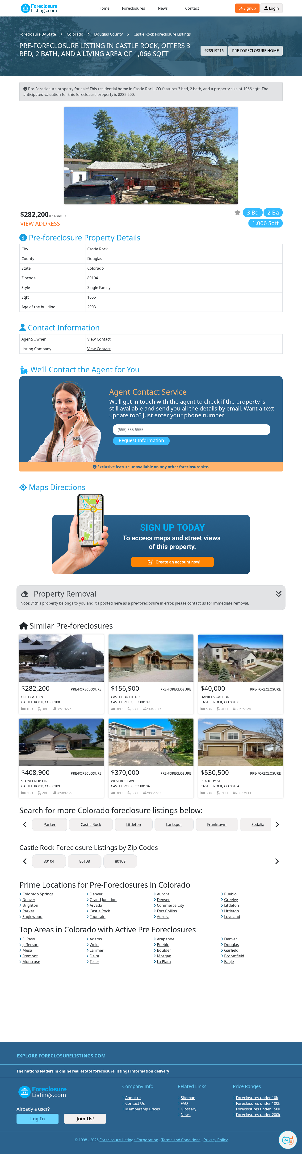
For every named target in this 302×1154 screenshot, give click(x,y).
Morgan (164, 956)
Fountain (97, 916)
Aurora (163, 894)
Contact (192, 8)
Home (104, 8)
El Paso (28, 939)
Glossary (188, 1109)
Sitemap (188, 1097)
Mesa (27, 950)
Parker (50, 824)
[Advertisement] (151, 997)
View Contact (99, 339)
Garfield (231, 950)
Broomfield (234, 956)
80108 (84, 861)
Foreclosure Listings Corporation (129, 1139)
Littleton (133, 824)
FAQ (184, 1103)
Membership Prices (142, 1109)
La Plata (164, 961)
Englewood (32, 916)
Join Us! (85, 1118)
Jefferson (30, 944)
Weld (94, 944)
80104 (49, 861)
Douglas (231, 944)
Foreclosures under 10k (257, 1097)
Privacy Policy (216, 1139)
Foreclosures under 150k (258, 1109)
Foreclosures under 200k (258, 1114)
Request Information (141, 440)
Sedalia (258, 824)
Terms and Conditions (181, 1139)
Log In (37, 1118)
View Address (40, 223)
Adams (96, 939)
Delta (94, 956)
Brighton (30, 905)
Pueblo (230, 894)
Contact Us (135, 1103)
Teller (94, 961)
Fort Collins (167, 911)
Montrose (31, 961)
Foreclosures (133, 8)
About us (133, 1097)
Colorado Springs (38, 894)
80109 (120, 861)
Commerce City (170, 905)
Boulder (164, 950)
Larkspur (174, 824)
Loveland (232, 916)
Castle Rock (91, 824)
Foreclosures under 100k (258, 1103)
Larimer (97, 950)
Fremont (30, 956)
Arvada (96, 905)
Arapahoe (165, 939)
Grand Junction (103, 899)
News (163, 8)
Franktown (216, 824)
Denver (96, 894)
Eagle (229, 961)
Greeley (231, 899)
